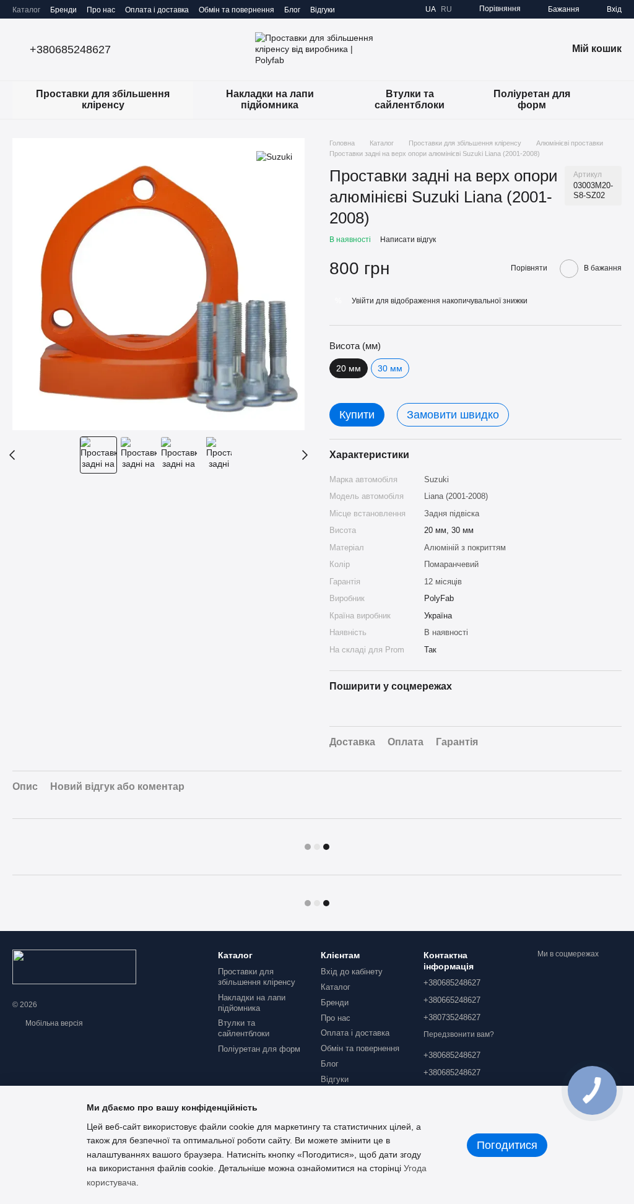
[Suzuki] (274, 156)
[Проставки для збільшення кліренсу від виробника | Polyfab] (74, 966)
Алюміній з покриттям (465, 547)
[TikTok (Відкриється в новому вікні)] (376, 9)
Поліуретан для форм (531, 99)
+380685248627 (70, 49)
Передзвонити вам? (458, 1034)
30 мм (390, 368)
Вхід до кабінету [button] (352, 971)
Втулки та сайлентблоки (410, 99)
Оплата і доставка (157, 10)
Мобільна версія (53, 1023)
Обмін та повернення (236, 10)
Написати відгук (408, 239)
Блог (292, 10)
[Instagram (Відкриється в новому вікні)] (361, 9)
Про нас (101, 10)
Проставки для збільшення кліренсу (103, 99)
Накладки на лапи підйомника (270, 99)
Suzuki (436, 479)
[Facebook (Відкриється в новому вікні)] (391, 9)
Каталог (26, 10)
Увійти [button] (363, 301)
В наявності (446, 632)
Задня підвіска (451, 513)
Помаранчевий (451, 564)
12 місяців (443, 581)
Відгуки (322, 10)
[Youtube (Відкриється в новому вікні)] (405, 9)
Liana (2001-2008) (456, 496)
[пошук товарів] (612, 100)
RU (446, 9)
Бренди (63, 10)
